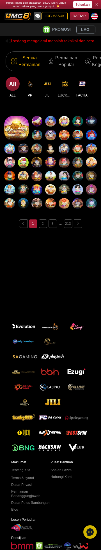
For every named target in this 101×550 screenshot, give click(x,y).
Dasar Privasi (21, 485)
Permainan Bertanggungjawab (25, 494)
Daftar (79, 16)
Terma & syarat (22, 478)
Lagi (86, 29)
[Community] (38, 16)
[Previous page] (23, 223)
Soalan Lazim (61, 470)
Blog (14, 509)
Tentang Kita (20, 470)
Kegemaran (16, 117)
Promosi (61, 29)
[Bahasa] (94, 16)
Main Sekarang (16, 133)
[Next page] (78, 223)
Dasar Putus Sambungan (30, 503)
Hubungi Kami (61, 477)
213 (68, 224)
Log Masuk (55, 16)
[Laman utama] (17, 16)
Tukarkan (82, 4)
